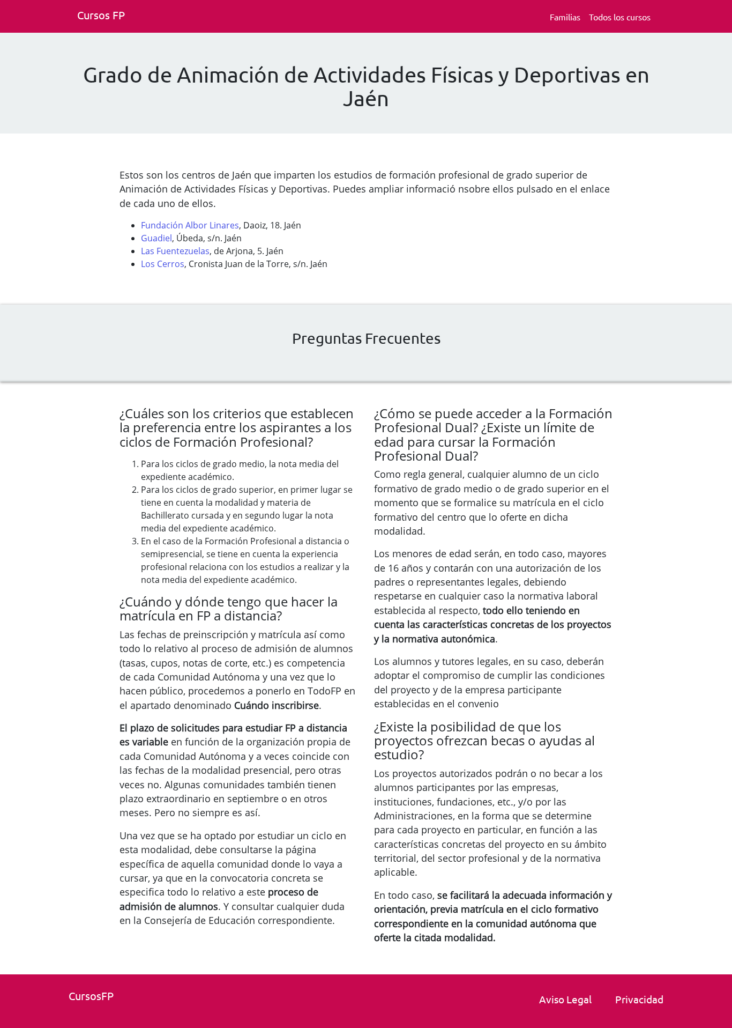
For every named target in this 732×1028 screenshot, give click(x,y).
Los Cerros (162, 264)
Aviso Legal (565, 999)
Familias (565, 16)
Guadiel (156, 238)
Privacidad (639, 999)
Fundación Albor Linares (190, 225)
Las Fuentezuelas (175, 251)
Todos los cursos (620, 16)
